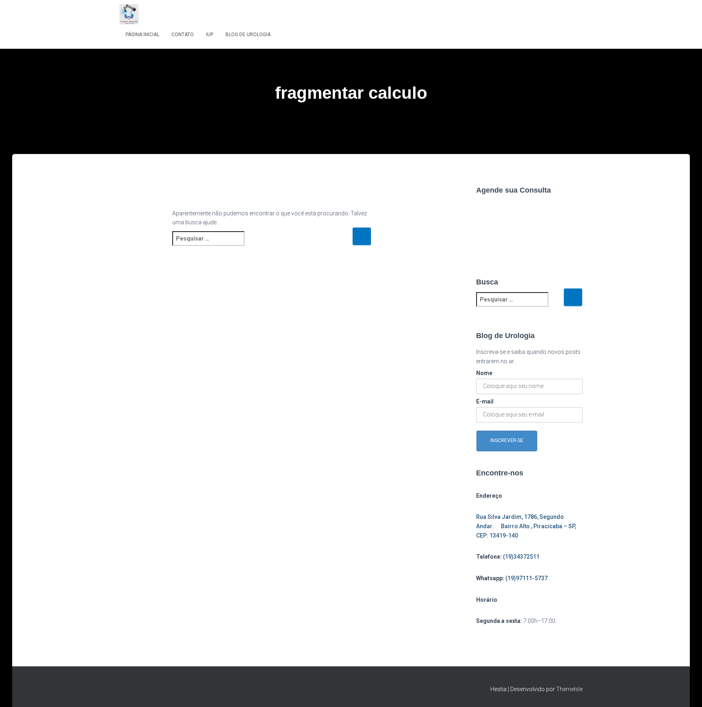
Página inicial (142, 34)
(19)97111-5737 (526, 578)
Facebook (125, 688)
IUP (209, 34)
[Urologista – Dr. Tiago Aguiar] (129, 14)
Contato (182, 34)
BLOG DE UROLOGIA (248, 34)
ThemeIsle (569, 689)
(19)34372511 (521, 556)
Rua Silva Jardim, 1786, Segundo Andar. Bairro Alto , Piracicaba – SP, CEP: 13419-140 (526, 526)
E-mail (485, 401)
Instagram (140, 688)
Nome (484, 373)
